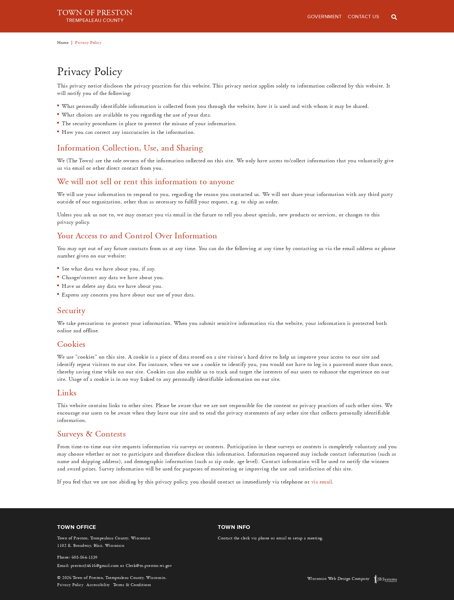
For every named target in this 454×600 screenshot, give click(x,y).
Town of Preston (95, 16)
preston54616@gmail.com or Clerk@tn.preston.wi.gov (121, 565)
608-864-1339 (85, 557)
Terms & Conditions (132, 584)
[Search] (394, 17)
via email (321, 482)
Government (324, 16)
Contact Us (363, 16)
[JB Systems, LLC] (385, 579)
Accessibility (98, 584)
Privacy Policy (70, 584)
